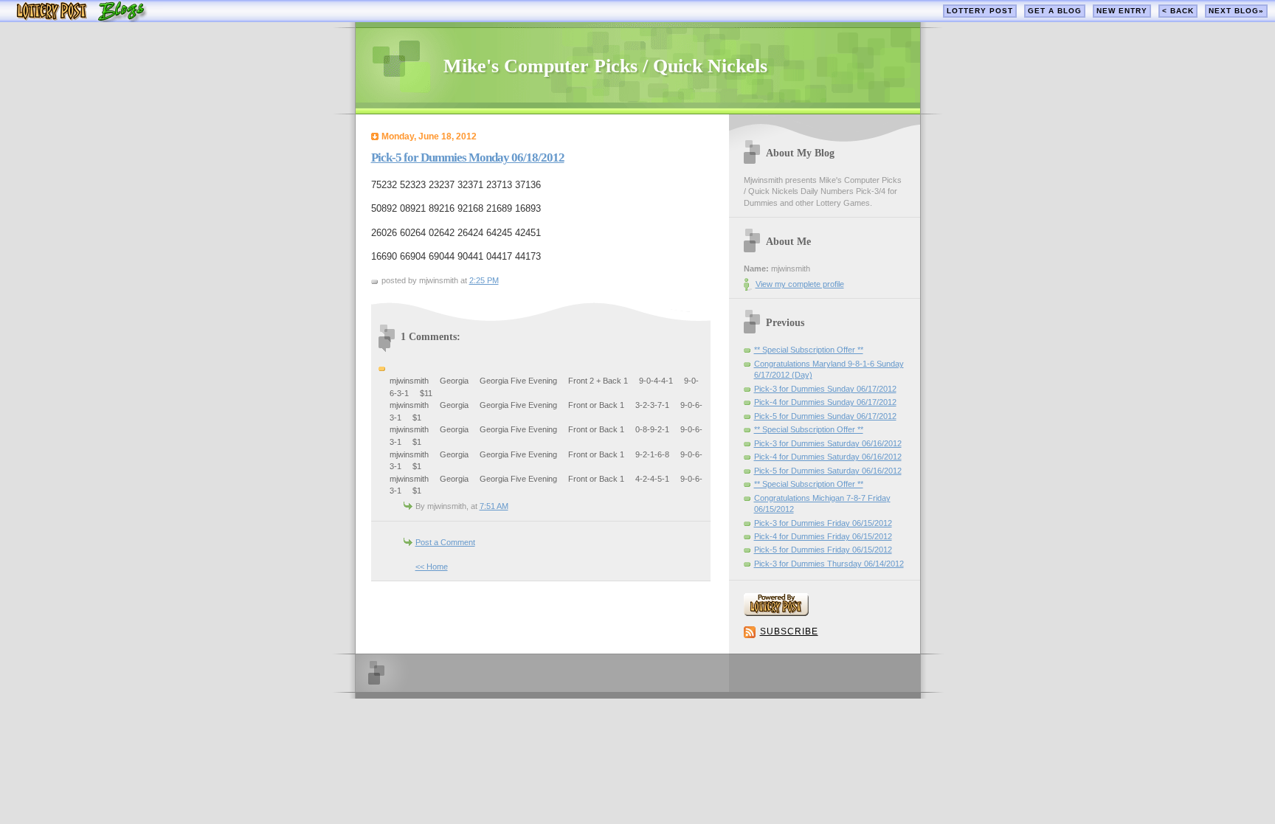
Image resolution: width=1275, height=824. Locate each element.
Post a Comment (445, 542)
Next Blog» (1236, 11)
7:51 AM (494, 506)
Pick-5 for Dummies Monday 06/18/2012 (467, 157)
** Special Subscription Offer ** (808, 349)
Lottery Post (980, 11)
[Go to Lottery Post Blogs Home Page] (81, 18)
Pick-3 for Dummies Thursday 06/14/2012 (829, 563)
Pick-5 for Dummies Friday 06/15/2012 (823, 549)
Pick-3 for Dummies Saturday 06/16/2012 (828, 443)
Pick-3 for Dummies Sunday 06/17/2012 (825, 388)
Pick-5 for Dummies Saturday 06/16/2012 (828, 470)
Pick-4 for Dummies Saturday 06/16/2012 (828, 456)
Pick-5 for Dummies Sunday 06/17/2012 (825, 416)
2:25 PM (484, 280)
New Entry (1121, 11)
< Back (1178, 11)
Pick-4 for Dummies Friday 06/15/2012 (823, 536)
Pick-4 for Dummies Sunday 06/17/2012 (825, 402)
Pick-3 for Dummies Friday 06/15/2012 (823, 523)
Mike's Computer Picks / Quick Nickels (605, 66)
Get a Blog (1055, 11)
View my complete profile (800, 284)
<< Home (431, 566)
